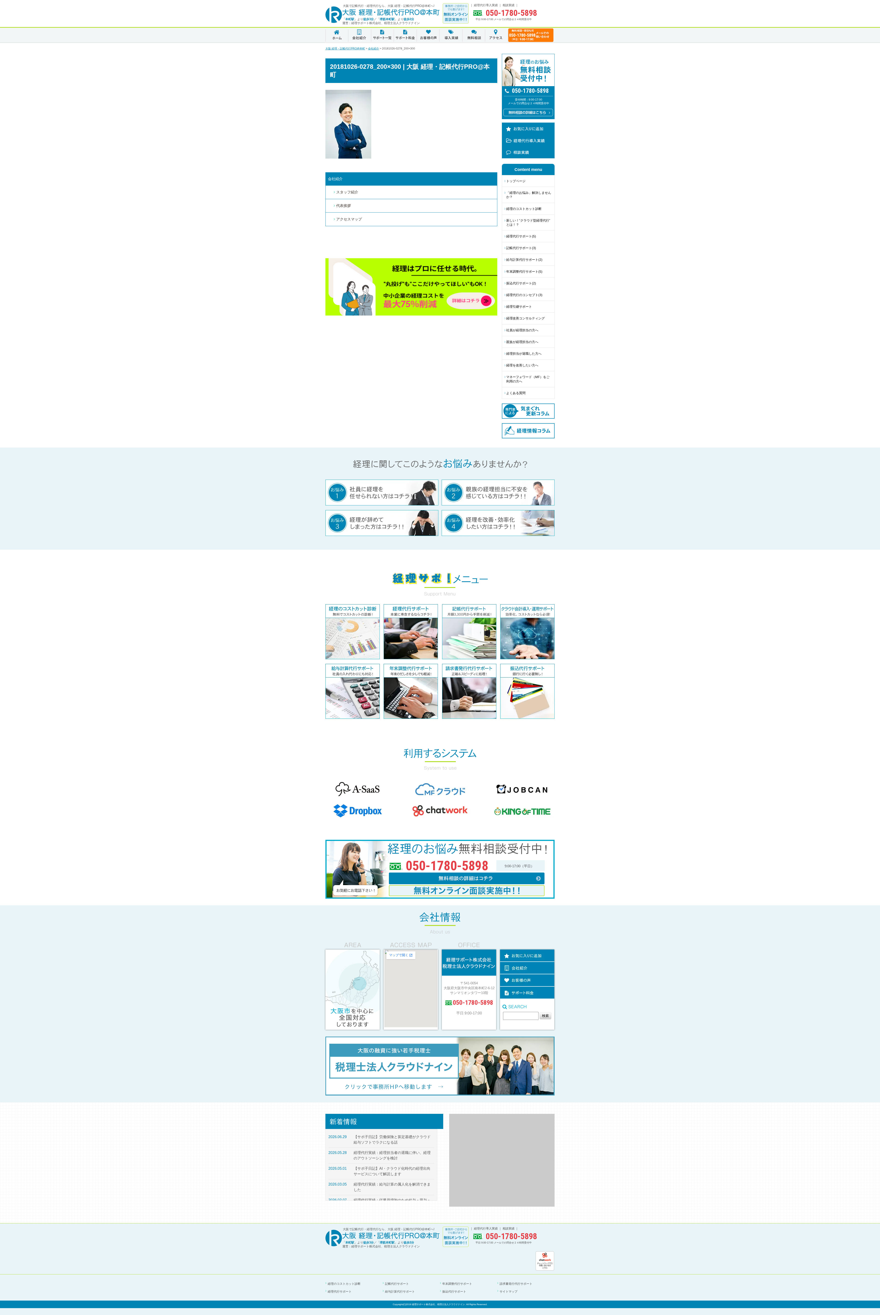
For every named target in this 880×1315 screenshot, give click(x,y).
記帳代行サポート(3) (521, 248)
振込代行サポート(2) (521, 283)
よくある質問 (515, 393)
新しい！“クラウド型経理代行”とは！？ (528, 222)
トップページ (515, 181)
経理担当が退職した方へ (524, 353)
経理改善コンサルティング (525, 318)
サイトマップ (508, 1291)
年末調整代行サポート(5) (524, 271)
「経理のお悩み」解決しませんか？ (528, 195)
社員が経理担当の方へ (522, 330)
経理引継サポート (519, 306)
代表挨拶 (343, 206)
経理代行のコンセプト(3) (524, 295)
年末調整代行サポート (457, 1283)
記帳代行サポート (397, 1283)
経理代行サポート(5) (521, 236)
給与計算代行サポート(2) (524, 259)
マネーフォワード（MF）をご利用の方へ (528, 379)
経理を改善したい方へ (522, 365)
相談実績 (508, 5)
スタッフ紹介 (347, 192)
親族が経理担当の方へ (522, 342)
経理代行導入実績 (486, 5)
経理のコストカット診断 (524, 209)
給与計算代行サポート (400, 1291)
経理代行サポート (340, 1291)
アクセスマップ (349, 219)
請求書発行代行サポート (516, 1283)
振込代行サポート (454, 1291)
